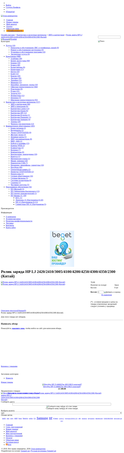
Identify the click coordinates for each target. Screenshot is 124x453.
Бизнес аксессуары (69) (20, 61)
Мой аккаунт (11, 24)
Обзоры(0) (21, 311)
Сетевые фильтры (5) (19, 178)
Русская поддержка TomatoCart (43, 451)
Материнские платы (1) (20, 159)
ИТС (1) (19, 198)
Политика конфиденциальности (19, 221)
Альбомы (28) (16, 59)
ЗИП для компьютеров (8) (21, 139)
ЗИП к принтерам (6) (19, 106)
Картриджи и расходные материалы (31, 35)
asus (8, 418)
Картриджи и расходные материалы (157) (23, 102)
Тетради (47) (16, 93)
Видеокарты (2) (17, 130)
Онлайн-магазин (8, 35)
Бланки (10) (15, 63)
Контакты (10, 225)
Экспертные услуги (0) (20, 54)
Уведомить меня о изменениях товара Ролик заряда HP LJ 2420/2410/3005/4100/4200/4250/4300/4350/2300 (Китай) (54, 393)
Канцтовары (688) (13, 56)
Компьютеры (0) (17, 152)
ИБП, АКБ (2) (16, 141)
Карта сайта (11, 227)
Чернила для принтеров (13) (22, 124)
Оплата (9, 26)
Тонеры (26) (16, 122)
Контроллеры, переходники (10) (24, 154)
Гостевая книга (12, 442)
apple (4, 418)
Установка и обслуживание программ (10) (28, 52)
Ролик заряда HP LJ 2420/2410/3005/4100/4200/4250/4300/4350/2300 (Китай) (41, 36)
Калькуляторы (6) (18, 67)
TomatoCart (25, 451)
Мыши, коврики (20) (19, 161)
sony (11, 418)
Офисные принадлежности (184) (24, 87)
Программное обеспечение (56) (19, 187)
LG (35, 418)
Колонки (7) (16, 150)
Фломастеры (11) (17, 96)
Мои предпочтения (14, 433)
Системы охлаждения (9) (21, 180)
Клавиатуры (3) (17, 148)
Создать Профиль (13, 7)
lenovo (25, 418)
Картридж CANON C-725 (71, 418)
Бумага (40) (15, 65)
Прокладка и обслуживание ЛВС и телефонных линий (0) (35, 48)
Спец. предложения (14, 427)
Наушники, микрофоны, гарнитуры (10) (27, 165)
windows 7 (61, 418)
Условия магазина (13, 219)
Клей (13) (15, 74)
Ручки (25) (15, 91)
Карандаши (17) (17, 69)
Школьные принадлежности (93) (24, 100)
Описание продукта (9, 311)
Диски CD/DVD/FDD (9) (21, 133)
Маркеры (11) (16, 82)
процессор (99, 418)
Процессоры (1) (17, 174)
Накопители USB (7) (19, 163)
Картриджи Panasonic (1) (21, 117)
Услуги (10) (10, 45)
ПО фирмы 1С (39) (18, 196)
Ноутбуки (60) (16, 167)
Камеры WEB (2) (18, 146)
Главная (9, 20)
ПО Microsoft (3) (17, 189)
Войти (8, 5)
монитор (84, 418)
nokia (31, 418)
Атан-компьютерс (38, 449)
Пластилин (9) (17, 89)
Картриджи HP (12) (19, 113)
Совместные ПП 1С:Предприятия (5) (31, 204)
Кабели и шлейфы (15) (20, 143)
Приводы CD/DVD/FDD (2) (22, 172)
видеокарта (91, 418)
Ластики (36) (16, 78)
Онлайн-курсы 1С (15, 31)
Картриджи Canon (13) (20, 109)
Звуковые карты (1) (19, 137)
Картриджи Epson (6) (19, 111)
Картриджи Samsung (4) (20, 119)
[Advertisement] (62, 348)
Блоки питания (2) (18, 128)
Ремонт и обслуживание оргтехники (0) (27, 50)
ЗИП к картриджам (56, 35)
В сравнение (106, 295)
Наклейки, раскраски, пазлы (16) (24, 85)
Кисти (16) (15, 72)
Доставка (9, 223)
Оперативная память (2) (20, 169)
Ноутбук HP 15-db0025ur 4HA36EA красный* (62, 387)
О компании (11, 217)
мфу (79, 418)
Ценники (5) (16, 98)
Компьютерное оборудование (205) (20, 126)
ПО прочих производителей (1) (24, 193)
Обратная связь (12, 29)
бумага (55, 418)
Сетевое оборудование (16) (22, 176)
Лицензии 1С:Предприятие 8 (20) (29, 200)
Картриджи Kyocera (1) (20, 115)
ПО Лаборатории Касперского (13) (25, 191)
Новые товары (12, 22)
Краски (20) (15, 76)
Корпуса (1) (15, 156)
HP (50, 418)
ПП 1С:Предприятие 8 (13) (27, 202)
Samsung (42, 418)
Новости (9, 378)
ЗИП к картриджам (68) (20, 104)
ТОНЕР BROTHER (108, 418)
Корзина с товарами (9, 366)
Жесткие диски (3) (18, 135)
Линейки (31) (16, 80)
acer (16, 418)
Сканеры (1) (16, 183)
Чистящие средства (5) (20, 185)
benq (20, 418)
